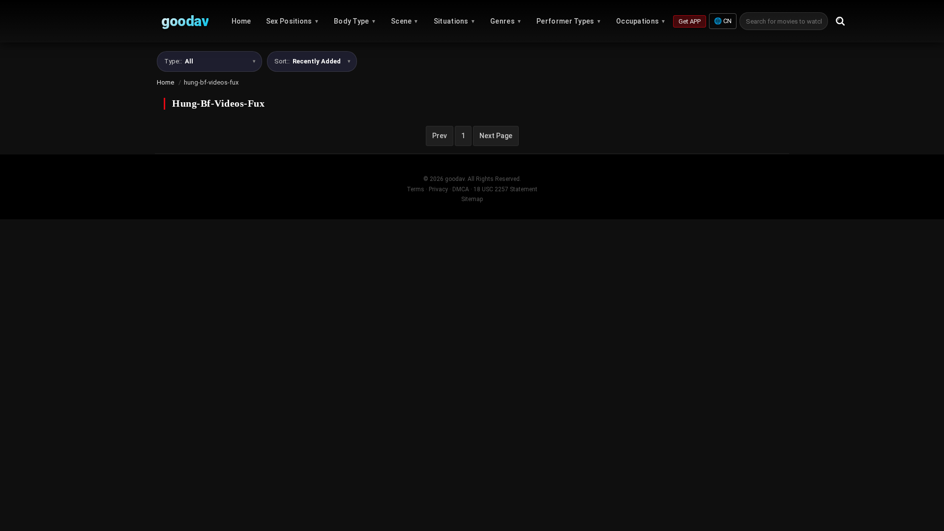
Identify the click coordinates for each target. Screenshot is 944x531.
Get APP (689, 21)
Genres (506, 21)
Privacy (438, 189)
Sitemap (472, 199)
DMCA (460, 189)
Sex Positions (292, 21)
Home (241, 21)
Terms (415, 189)
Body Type (355, 21)
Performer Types (568, 21)
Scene (405, 21)
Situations (454, 21)
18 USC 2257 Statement (505, 189)
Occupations (641, 21)
